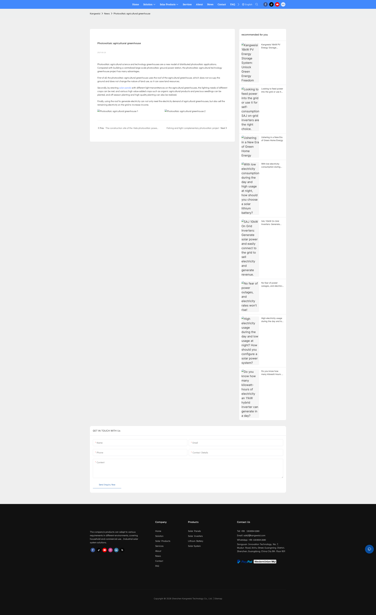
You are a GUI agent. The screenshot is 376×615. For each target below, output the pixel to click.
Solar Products (162, 540)
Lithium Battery (195, 540)
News (107, 13)
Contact (159, 560)
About (158, 550)
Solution (159, 535)
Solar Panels (194, 530)
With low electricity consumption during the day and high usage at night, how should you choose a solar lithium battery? (271, 165)
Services (159, 545)
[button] (238, 4)
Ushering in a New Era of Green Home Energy (272, 139)
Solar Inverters (195, 535)
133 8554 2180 (252, 531)
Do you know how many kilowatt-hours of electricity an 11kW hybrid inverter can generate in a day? (272, 373)
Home (158, 530)
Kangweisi (95, 13)
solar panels (125, 87)
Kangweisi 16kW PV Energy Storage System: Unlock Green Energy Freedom (272, 46)
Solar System (194, 545)
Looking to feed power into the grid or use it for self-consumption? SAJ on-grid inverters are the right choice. (272, 90)
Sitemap (218, 598)
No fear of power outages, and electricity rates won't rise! (272, 284)
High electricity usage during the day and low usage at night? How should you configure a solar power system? (272, 320)
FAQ (157, 565)
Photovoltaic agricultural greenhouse (132, 13)
